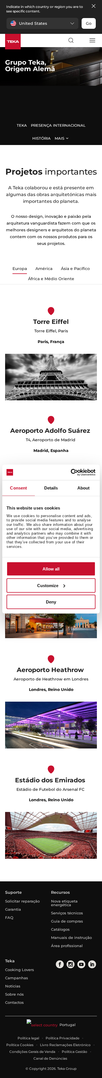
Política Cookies (19, 1045)
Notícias (12, 986)
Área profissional (67, 945)
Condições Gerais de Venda (32, 1052)
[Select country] (81, 40)
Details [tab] (51, 488)
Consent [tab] (18, 488)
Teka (22, 125)
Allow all (51, 569)
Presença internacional (58, 125)
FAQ (9, 917)
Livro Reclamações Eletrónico (65, 1045)
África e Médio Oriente (51, 278)
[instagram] (70, 964)
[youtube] (81, 964)
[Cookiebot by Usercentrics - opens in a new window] (71, 472)
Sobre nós (14, 994)
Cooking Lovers (19, 969)
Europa (19, 268)
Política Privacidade (62, 1038)
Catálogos (60, 929)
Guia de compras (67, 921)
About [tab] (83, 488)
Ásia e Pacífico (75, 268)
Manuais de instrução (71, 937)
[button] (42, 23)
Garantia (13, 909)
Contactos (14, 1002)
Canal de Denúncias (50, 1058)
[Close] (93, 6)
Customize (47, 585)
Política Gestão (74, 1052)
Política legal (28, 1038)
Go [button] (89, 23)
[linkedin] (92, 964)
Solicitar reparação (22, 901)
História (41, 138)
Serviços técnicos (67, 913)
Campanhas (16, 978)
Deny (51, 602)
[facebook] (59, 964)
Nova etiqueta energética (64, 903)
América (43, 268)
